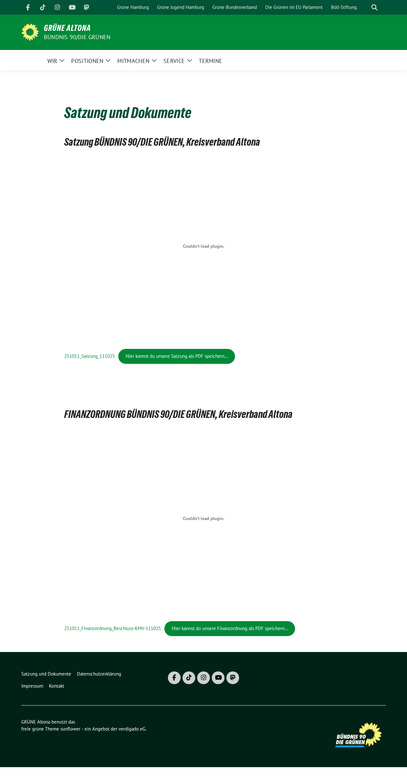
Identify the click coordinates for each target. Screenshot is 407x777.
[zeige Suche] (374, 7)
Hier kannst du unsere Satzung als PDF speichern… (177, 356)
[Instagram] (57, 7)
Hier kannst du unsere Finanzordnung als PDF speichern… (230, 628)
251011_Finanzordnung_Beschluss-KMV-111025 (112, 628)
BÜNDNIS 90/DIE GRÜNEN (77, 37)
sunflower (70, 729)
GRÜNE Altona (67, 28)
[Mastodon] (86, 7)
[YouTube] (72, 7)
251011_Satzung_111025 (89, 356)
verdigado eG (132, 729)
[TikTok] (42, 7)
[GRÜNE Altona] (30, 31)
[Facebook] (28, 7)
